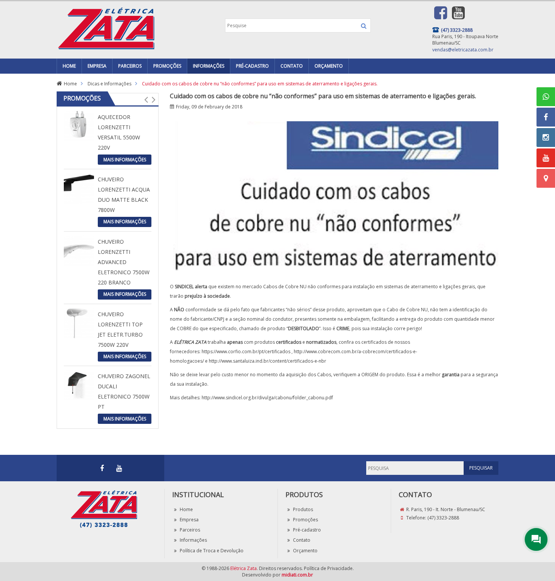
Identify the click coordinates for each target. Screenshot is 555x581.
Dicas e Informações (109, 83)
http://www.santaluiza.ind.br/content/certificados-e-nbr (267, 361)
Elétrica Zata (243, 568)
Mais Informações (124, 159)
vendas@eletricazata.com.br (462, 49)
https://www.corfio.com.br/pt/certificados (246, 351)
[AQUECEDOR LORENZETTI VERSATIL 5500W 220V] (79, 125)
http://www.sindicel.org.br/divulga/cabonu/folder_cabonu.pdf (267, 397)
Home (70, 83)
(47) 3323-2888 (443, 518)
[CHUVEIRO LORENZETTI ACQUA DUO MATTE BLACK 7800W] (79, 188)
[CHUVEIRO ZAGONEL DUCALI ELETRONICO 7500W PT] (79, 385)
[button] (146, 99)
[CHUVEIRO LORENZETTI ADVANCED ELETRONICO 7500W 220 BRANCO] (79, 250)
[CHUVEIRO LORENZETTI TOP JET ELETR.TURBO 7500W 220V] (79, 323)
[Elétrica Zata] (106, 27)
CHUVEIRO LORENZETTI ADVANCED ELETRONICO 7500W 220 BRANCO (124, 262)
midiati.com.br (297, 575)
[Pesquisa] (363, 26)
